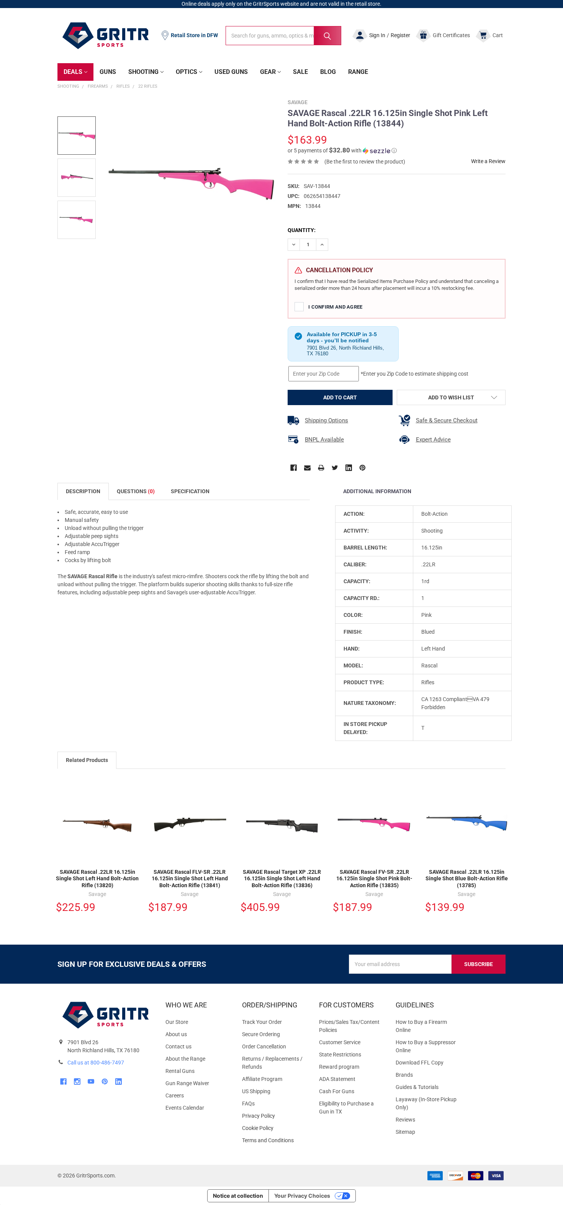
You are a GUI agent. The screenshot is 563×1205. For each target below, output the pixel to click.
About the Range (185, 1059)
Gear (268, 71)
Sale (300, 71)
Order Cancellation (264, 1046)
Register (400, 35)
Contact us (178, 1046)
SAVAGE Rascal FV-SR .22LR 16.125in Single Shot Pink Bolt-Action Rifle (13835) (374, 878)
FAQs (248, 1103)
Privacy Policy (274, 1116)
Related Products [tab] (87, 760)
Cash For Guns (336, 1091)
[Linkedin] (349, 468)
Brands (404, 1075)
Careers (174, 1095)
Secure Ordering (261, 1034)
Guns (108, 71)
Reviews (405, 1120)
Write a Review (488, 161)
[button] (342, 150)
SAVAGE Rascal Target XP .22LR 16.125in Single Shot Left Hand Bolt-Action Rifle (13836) (282, 878)
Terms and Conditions (274, 1140)
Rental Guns (180, 1071)
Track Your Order (262, 1022)
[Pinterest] (362, 468)
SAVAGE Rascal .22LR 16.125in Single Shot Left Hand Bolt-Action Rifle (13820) (97, 878)
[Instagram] (77, 1081)
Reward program (339, 1067)
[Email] (307, 468)
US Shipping (256, 1091)
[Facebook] (294, 468)
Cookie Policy (274, 1128)
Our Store (176, 1022)
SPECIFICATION (190, 491)
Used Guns (231, 71)
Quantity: (302, 230)
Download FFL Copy (420, 1062)
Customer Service (339, 1042)
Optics (186, 71)
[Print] (321, 468)
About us (176, 1034)
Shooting (143, 71)
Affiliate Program (262, 1079)
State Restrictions (340, 1054)
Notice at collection (238, 1195)
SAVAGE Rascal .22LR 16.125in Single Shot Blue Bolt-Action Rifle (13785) (467, 878)
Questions (136, 491)
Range (358, 71)
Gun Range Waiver (187, 1083)
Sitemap (405, 1132)
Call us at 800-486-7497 (95, 1062)
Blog (328, 71)
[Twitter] (335, 468)
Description (83, 491)
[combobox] (283, 35)
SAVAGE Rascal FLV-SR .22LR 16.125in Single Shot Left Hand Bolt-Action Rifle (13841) (190, 878)
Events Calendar (184, 1108)
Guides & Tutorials (417, 1087)
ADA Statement (337, 1079)
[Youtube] (91, 1081)
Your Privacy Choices (302, 1195)
